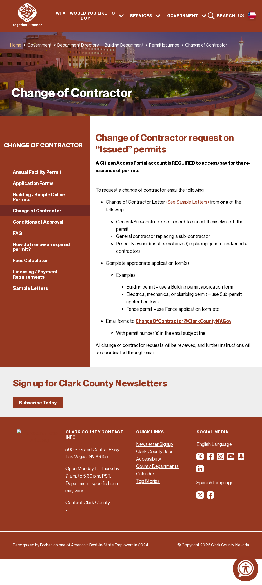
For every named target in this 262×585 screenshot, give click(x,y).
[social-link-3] (221, 458)
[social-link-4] (231, 458)
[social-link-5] (241, 458)
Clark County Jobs (154, 451)
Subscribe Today (38, 402)
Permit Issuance (164, 45)
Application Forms (33, 183)
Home (15, 45)
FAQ (17, 233)
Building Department (124, 45)
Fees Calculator (30, 260)
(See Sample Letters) (187, 202)
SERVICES (141, 15)
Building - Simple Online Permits (39, 197)
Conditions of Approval (38, 222)
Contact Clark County (88, 502)
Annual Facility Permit (37, 172)
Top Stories (148, 481)
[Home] (27, 25)
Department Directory (78, 45)
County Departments (157, 466)
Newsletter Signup (154, 444)
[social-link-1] (200, 458)
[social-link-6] (200, 470)
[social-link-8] (210, 497)
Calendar (145, 473)
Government (39, 45)
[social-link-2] (210, 458)
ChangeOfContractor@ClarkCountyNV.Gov (183, 321)
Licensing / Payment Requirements (35, 274)
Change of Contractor (37, 210)
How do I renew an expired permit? (41, 247)
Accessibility (148, 459)
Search (226, 15)
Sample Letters (30, 288)
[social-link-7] (200, 497)
